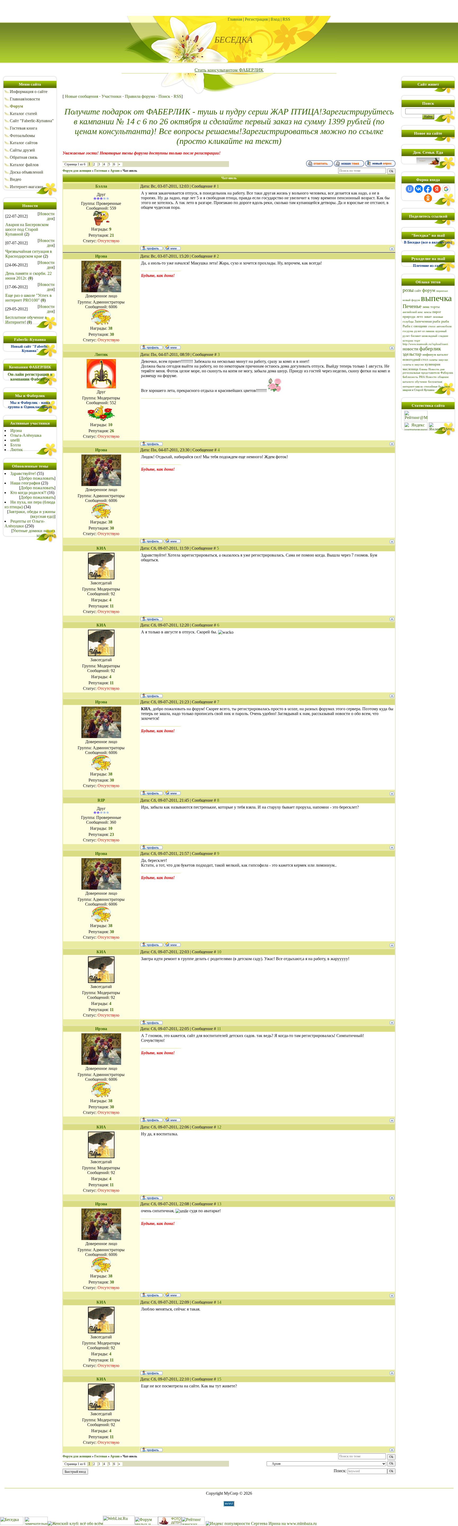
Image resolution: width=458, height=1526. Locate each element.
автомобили (444, 326)
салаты (433, 359)
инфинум (429, 354)
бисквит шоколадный (424, 335)
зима (425, 307)
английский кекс (413, 312)
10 (219, 952)
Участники (111, 96)
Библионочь (410, 377)
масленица (410, 369)
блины (423, 369)
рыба (445, 321)
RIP (101, 800)
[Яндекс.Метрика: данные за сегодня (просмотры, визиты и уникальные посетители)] (440, 426)
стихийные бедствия (437, 386)
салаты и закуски (413, 364)
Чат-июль (130, 171)
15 (219, 1379)
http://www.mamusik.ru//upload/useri (425, 344)
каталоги (408, 381)
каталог (442, 354)
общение (443, 377)
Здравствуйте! (23, 473)
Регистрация (256, 19)
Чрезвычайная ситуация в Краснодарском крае (28, 253)
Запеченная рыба (427, 321)
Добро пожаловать (37, 478)
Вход (275, 19)
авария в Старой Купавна (418, 390)
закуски (443, 359)
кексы (427, 312)
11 (219, 1028)
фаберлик (430, 348)
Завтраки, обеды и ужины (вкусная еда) (31, 514)
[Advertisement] (229, 8)
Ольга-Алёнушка (25, 435)
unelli (15, 440)
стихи (431, 326)
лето (419, 317)
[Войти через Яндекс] (437, 189)
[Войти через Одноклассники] (428, 198)
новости (410, 348)
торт (417, 340)
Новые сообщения (81, 96)
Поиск (164, 96)
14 (219, 1302)
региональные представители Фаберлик (428, 372)
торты (435, 307)
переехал (442, 290)
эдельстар (412, 354)
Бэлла (15, 445)
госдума (408, 331)
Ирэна (16, 430)
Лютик (16, 449)
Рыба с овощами (415, 326)
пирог (436, 312)
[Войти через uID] (410, 189)
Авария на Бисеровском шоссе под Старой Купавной (27, 229)
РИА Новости (428, 377)
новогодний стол (415, 359)
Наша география (25, 483)
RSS (286, 19)
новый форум (411, 300)
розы (408, 290)
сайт (418, 291)
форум (428, 290)
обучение (421, 381)
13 (219, 1204)
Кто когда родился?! (28, 492)
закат (428, 317)
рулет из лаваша (424, 331)
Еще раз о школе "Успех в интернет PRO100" (28, 297)
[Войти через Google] (446, 189)
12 (219, 1127)
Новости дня (47, 216)
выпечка (436, 298)
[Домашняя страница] (172, 247)
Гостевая (100, 171)
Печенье (412, 306)
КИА (101, 548)
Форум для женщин (77, 171)
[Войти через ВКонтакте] (419, 189)
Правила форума (140, 96)
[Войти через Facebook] (428, 189)
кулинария (432, 364)
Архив (115, 171)
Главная (235, 19)
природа (409, 317)
